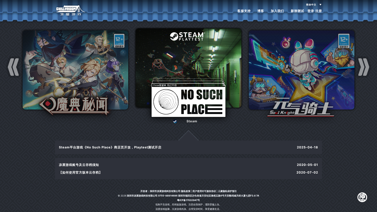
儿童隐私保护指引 (227, 191)
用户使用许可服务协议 (204, 191)
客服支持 (244, 11)
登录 (310, 11)
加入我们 (277, 11)
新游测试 (297, 11)
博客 (260, 11)
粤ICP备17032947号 (188, 200)
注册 (318, 11)
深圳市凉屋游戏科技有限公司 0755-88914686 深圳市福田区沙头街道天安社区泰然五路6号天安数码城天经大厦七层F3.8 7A (193, 195)
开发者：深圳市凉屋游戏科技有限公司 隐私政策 (165, 191)
